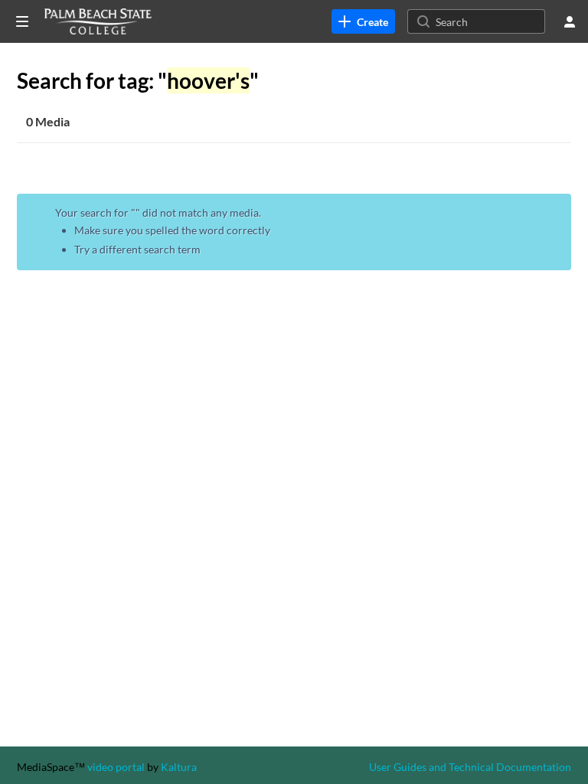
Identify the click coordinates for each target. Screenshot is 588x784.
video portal (116, 766)
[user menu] (569, 21)
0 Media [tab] (48, 121)
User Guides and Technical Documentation (470, 766)
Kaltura (179, 766)
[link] (363, 21)
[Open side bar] (22, 21)
